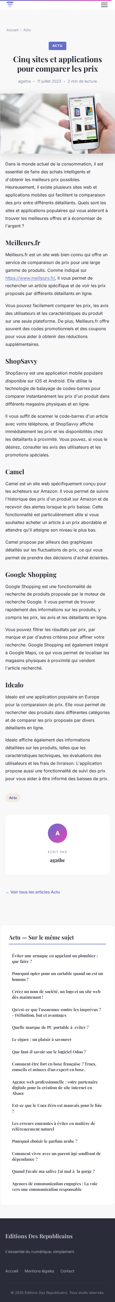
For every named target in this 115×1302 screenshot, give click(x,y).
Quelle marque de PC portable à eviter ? (50, 1027)
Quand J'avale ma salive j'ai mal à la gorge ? (53, 1171)
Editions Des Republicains (39, 1236)
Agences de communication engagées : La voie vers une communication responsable (55, 1186)
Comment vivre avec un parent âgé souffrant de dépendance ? (56, 1156)
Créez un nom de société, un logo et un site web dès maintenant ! (56, 994)
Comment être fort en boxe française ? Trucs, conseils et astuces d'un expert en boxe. (54, 1066)
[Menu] (104, 5)
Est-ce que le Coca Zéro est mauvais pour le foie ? (57, 1108)
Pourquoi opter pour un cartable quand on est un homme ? (57, 976)
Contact (67, 1271)
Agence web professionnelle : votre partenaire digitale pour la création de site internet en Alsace (55, 1087)
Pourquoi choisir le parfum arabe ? (44, 1141)
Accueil (12, 30)
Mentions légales (39, 1271)
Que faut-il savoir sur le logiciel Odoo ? (49, 1051)
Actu (27, 30)
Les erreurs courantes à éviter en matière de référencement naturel (53, 1126)
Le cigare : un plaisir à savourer (41, 1039)
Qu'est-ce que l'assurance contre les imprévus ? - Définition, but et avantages (56, 1012)
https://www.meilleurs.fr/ (30, 278)
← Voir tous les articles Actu (32, 892)
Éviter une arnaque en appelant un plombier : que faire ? (55, 958)
